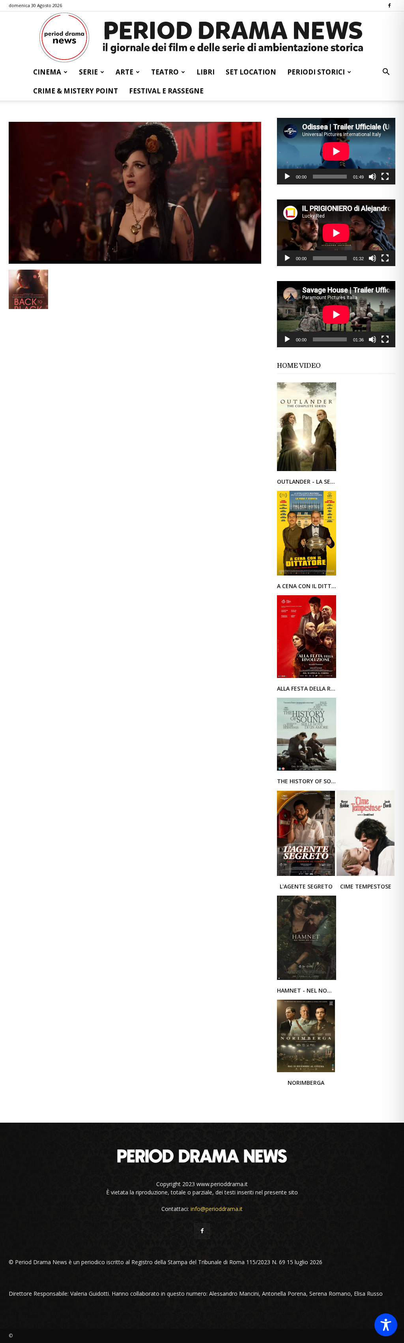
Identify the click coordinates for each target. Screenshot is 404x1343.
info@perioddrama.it (217, 1209)
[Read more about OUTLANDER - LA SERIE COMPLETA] (306, 470)
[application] (336, 151)
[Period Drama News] (202, 37)
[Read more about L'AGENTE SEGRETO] (307, 875)
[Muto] (372, 177)
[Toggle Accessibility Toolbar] (386, 1325)
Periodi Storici (316, 71)
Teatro (165, 71)
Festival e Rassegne (166, 90)
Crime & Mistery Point (75, 90)
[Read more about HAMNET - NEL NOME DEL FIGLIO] (306, 979)
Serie (88, 71)
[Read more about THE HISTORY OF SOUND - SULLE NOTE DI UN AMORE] (306, 770)
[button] (385, 72)
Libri (205, 71)
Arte (124, 71)
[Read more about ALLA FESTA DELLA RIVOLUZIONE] (306, 677)
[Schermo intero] (385, 177)
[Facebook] (389, 5)
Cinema (47, 71)
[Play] (287, 177)
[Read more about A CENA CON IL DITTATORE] (306, 575)
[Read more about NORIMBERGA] (306, 1071)
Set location (251, 71)
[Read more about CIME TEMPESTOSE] (366, 875)
